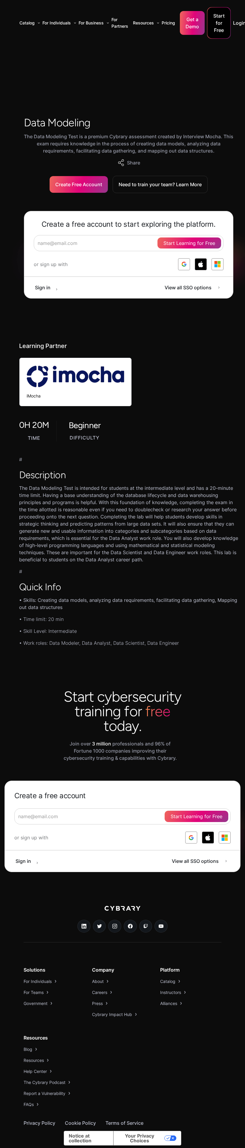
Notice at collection (80, 1138)
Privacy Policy (39, 1123)
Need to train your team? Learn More (160, 184)
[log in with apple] (201, 264)
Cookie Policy (80, 1123)
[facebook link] (130, 926)
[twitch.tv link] (145, 926)
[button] (28, 23)
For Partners (119, 23)
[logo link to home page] (122, 912)
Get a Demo (192, 22)
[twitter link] (99, 926)
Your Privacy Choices (139, 1138)
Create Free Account (78, 184)
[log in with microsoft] (217, 264)
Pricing (168, 22)
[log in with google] (184, 264)
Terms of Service (124, 1123)
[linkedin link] (84, 926)
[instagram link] (114, 926)
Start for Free (219, 23)
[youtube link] (161, 926)
